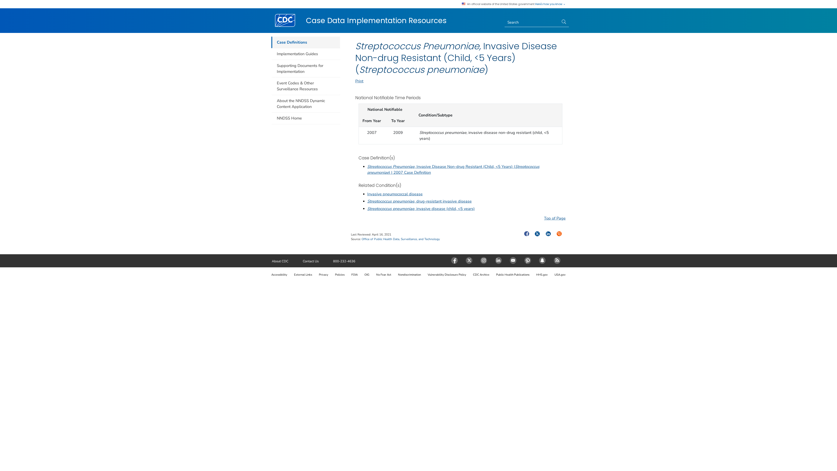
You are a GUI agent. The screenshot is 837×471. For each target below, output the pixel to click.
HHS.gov (542, 275)
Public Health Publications (512, 275)
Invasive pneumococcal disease (395, 194)
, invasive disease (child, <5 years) (421, 208)
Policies (340, 275)
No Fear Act (383, 275)
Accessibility (279, 275)
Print (359, 81)
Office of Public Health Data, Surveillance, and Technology (401, 239)
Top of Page (555, 218)
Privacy (323, 275)
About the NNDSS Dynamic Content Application (301, 103)
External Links (303, 275)
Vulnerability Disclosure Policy (447, 275)
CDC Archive (481, 275)
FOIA (354, 275)
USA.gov (560, 275)
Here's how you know (549, 4)
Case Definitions (292, 42)
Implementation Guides (297, 53)
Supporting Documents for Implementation (300, 68)
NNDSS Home (289, 118)
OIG (366, 275)
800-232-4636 (344, 261)
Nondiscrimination (409, 275)
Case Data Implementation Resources (376, 20)
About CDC (280, 261)
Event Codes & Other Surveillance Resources (297, 86)
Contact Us (311, 261)
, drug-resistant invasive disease (419, 201)
